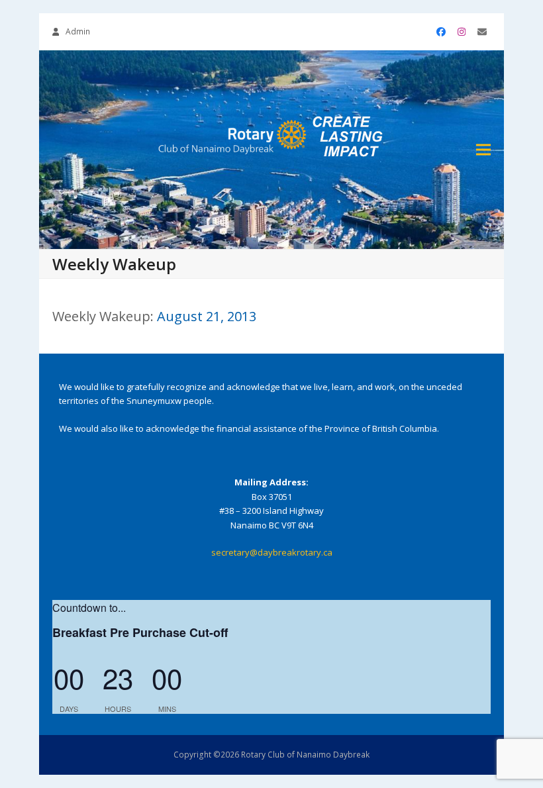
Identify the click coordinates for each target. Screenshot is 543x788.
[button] (483, 150)
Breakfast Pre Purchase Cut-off (140, 632)
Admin (78, 31)
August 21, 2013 (206, 316)
